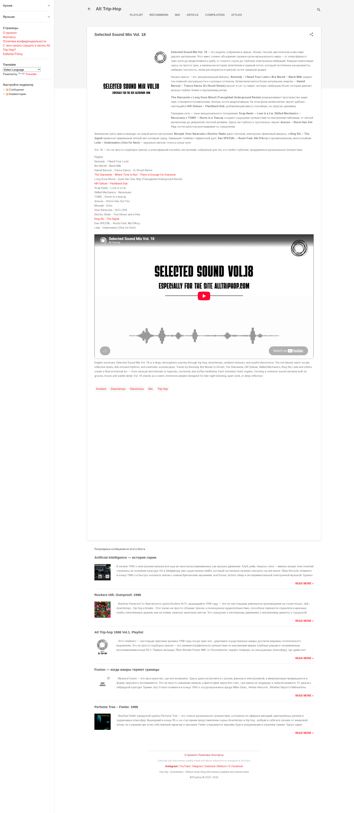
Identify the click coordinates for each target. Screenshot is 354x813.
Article (193, 14)
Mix (177, 14)
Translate (31, 74)
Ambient (101, 389)
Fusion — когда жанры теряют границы (126, 669)
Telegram (197, 766)
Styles (236, 14)
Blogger (204, 782)
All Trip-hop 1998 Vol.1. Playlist (118, 632)
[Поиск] (319, 10)
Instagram (171, 766)
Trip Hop (163, 389)
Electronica (137, 389)
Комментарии (17, 94)
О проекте (191, 755)
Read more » (304, 583)
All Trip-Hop (108, 8)
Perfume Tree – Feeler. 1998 (116, 707)
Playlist (136, 14)
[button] (311, 34)
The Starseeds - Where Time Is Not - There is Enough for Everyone (135, 174)
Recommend (159, 14)
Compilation (215, 14)
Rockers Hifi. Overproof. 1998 (117, 595)
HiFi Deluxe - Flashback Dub (111, 183)
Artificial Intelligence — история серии (125, 557)
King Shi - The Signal (107, 219)
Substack (210, 766)
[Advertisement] (204, 506)
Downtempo (118, 389)
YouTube (185, 766)
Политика (204, 755)
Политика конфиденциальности (24, 41)
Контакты (217, 755)
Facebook (237, 766)
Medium (222, 766)
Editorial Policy (13, 54)
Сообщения (16, 89)
